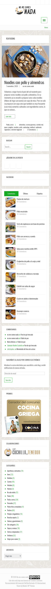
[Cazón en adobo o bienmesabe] (10, 301)
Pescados (10, 503)
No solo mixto (11, 492)
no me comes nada (28, 86)
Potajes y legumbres (13, 514)
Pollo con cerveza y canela (26, 236)
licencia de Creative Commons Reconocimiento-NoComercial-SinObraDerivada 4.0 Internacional (25, 582)
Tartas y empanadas (13, 531)
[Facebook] (38, 2)
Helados (9, 485)
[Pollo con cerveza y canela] (10, 239)
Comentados (11, 193)
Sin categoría (11, 524)
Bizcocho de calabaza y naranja (28, 273)
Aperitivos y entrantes (13, 470)
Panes (9, 496)
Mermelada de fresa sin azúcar (26, 349)
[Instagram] (42, 2)
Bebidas (9, 478)
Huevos (9, 488)
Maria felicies (11, 342)
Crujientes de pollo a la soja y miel (28, 261)
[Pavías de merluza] (10, 202)
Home (46, 27)
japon (6, 127)
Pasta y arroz (10, 125)
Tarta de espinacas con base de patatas (31, 223)
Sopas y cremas (12, 528)
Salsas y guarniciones (13, 521)
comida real (39, 125)
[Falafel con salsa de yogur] (10, 289)
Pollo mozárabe (22, 211)
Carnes (9, 481)
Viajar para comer (12, 539)
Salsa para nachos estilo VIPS (27, 248)
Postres (9, 510)
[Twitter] (47, 2)
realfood (32, 127)
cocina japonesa (31, 125)
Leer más (8, 116)
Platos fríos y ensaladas (14, 506)
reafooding (26, 127)
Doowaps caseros (23, 311)
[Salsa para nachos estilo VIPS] (10, 252)
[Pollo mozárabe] (10, 214)
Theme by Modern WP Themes (25, 586)
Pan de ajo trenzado (27, 334)
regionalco (7, 129)
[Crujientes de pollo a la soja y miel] (10, 264)
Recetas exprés (11, 517)
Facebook (9, 177)
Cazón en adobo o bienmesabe (27, 298)
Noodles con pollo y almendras (24, 82)
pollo (20, 127)
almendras (22, 125)
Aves (8, 474)
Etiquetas (39, 193)
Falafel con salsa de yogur (26, 286)
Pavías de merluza (23, 198)
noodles (16, 127)
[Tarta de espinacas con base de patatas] (10, 227)
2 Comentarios (31, 129)
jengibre (10, 127)
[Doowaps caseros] (10, 314)
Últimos (25, 193)
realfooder (38, 127)
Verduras (10, 535)
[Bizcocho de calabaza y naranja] (10, 277)
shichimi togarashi (16, 129)
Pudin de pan (25, 338)
